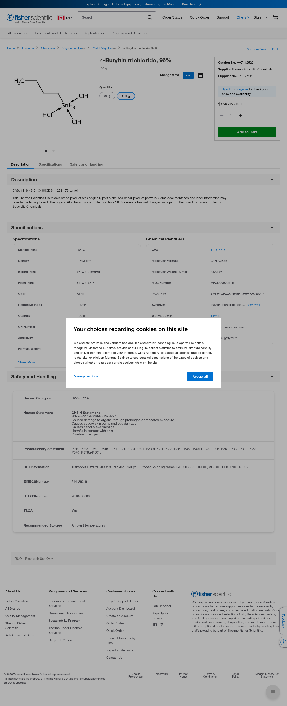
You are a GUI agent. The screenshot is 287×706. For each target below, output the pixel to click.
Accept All (200, 376)
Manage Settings (86, 376)
